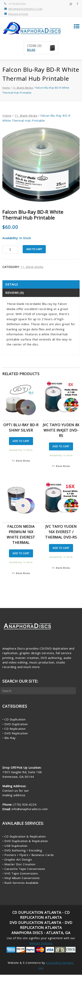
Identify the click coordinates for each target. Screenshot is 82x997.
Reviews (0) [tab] (14, 293)
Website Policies (40, 943)
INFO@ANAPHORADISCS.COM (25, 9)
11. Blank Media (23, 87)
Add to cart (34, 249)
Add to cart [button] (21, 441)
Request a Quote (18, 14)
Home (6, 87)
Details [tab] (11, 284)
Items (32, 45)
